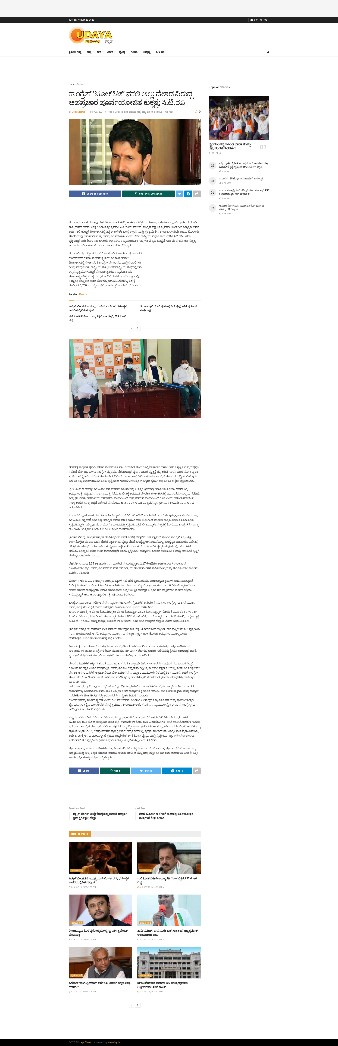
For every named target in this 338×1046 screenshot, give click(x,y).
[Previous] (131, 328)
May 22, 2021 (97, 111)
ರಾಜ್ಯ (89, 51)
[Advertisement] (169, 8)
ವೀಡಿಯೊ (160, 51)
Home (71, 84)
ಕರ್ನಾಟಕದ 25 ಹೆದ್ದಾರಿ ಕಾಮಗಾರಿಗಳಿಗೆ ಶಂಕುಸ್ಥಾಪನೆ (242, 178)
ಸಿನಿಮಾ (134, 51)
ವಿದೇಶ (110, 51)
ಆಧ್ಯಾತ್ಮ (146, 51)
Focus (80, 84)
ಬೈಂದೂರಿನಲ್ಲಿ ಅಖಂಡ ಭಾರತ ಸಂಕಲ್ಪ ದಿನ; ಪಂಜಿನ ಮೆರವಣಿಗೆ (230, 146)
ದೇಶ (99, 51)
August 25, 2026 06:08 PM (151, 887)
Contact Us (260, 20)
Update (119, 111)
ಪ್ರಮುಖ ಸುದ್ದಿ (75, 51)
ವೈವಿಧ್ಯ (122, 51)
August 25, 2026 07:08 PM (83, 887)
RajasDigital (114, 1042)
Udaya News (78, 111)
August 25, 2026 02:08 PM (151, 939)
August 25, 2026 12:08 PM (151, 992)
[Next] (137, 328)
